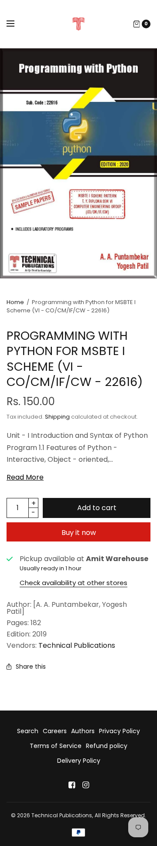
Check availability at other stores (73, 582)
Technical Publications (76, 645)
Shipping (57, 417)
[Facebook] (71, 785)
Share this (31, 666)
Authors (83, 731)
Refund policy (106, 745)
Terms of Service (56, 745)
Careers (55, 731)
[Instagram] (85, 785)
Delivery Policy (78, 760)
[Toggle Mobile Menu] (16, 24)
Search (27, 731)
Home (15, 302)
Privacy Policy (119, 731)
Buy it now (78, 533)
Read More (25, 477)
